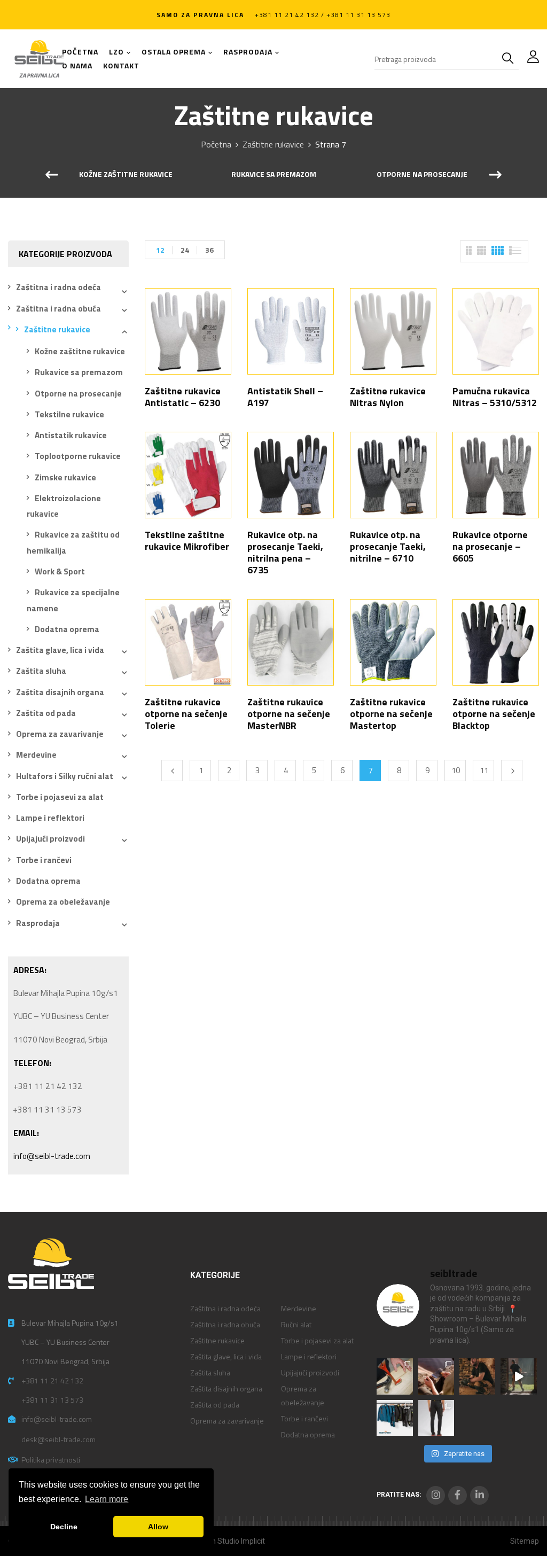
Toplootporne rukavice (78, 456)
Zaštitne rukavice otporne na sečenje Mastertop (391, 714)
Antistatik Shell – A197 (285, 397)
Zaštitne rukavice (273, 144)
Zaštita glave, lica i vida (60, 650)
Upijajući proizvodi (50, 839)
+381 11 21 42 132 (52, 1380)
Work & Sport (60, 571)
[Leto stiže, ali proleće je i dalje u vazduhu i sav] (436, 1376)
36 (209, 249)
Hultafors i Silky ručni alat (64, 776)
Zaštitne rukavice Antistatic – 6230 (183, 397)
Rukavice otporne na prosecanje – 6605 (490, 546)
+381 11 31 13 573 (52, 1399)
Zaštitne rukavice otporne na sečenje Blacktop (493, 714)
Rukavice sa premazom (273, 175)
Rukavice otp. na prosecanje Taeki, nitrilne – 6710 (388, 546)
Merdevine (36, 755)
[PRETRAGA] (510, 58)
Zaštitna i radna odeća (58, 287)
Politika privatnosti (50, 1459)
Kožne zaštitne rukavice (126, 175)
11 (484, 770)
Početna (216, 144)
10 (455, 770)
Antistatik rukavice (71, 435)
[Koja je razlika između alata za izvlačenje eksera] (394, 1376)
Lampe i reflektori (50, 818)
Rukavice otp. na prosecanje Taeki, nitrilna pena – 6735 (285, 552)
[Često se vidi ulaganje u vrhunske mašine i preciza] (518, 1376)
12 (160, 249)
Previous (172, 770)
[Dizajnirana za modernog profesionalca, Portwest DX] (394, 1418)
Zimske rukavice (65, 477)
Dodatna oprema (67, 629)
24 (185, 249)
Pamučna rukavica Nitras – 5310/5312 (494, 397)
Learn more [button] (106, 1499)
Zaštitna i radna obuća (58, 308)
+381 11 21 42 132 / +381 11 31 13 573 (322, 15)
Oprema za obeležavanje (63, 902)
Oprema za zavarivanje (60, 734)
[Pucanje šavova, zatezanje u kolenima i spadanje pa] (477, 1376)
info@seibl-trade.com (51, 1156)
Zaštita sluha (41, 671)
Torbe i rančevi (44, 860)
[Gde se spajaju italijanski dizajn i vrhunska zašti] (436, 1418)
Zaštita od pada (46, 713)
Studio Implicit (241, 1541)
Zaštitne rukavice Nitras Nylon (388, 397)
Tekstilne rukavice (69, 414)
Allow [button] (158, 1526)
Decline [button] (63, 1526)
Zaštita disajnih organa (60, 692)
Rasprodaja (38, 923)
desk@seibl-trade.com (58, 1439)
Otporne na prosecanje (422, 175)
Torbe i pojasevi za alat (60, 797)
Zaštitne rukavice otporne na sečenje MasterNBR (288, 714)
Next (511, 770)
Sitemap (524, 1541)
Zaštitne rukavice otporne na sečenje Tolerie (186, 714)
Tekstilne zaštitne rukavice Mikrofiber (187, 540)
